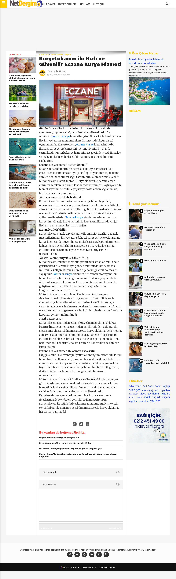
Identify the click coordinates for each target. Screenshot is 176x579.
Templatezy (75, 567)
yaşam (68, 55)
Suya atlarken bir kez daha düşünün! (20, 158)
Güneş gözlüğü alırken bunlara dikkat (155, 345)
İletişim (98, 4)
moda (139, 397)
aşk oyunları (162, 390)
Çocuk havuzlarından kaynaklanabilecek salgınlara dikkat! (20, 185)
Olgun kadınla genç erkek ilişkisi (154, 211)
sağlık (147, 396)
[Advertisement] (88, 29)
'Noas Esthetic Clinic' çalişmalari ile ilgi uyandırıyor (155, 246)
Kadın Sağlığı (162, 385)
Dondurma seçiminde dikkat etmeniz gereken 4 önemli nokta (22, 78)
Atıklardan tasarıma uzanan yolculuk (19, 240)
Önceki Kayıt (46, 528)
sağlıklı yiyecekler (139, 401)
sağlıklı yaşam (161, 396)
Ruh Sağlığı (147, 390)
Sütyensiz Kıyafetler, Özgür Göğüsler (155, 295)
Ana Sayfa (48, 4)
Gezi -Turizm (148, 386)
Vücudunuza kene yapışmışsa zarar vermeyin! (18, 213)
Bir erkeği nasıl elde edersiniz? (154, 228)
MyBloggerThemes (106, 567)
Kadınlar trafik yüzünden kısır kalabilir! (156, 361)
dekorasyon (133, 394)
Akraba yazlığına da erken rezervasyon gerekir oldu (19, 131)
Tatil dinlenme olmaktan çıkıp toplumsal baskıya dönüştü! (153, 331)
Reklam (84, 4)
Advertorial (57, 55)
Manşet (135, 390)
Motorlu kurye (62, 274)
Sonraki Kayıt (115, 528)
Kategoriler (67, 4)
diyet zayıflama (149, 393)
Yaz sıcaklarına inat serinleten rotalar (19, 105)
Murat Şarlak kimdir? (155, 260)
